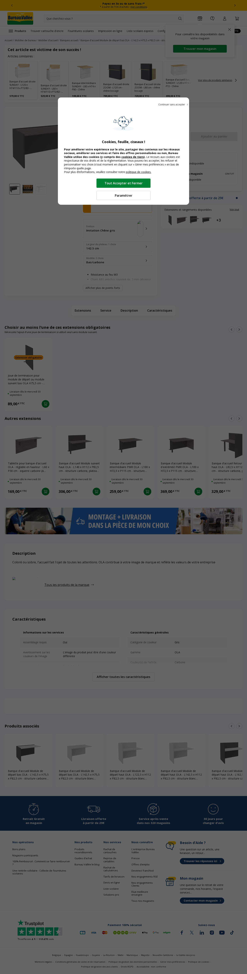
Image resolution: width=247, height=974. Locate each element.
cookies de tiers (132, 157)
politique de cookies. (138, 172)
